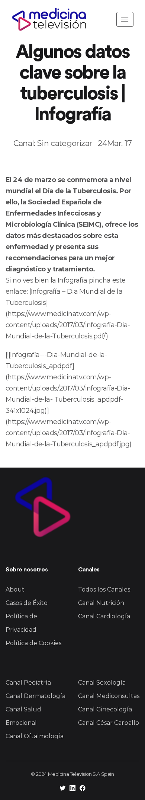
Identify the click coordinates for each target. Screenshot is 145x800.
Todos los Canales (104, 589)
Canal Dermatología (35, 695)
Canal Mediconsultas (108, 695)
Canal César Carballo (108, 722)
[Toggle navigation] (124, 19)
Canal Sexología (102, 682)
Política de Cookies (33, 643)
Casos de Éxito (27, 602)
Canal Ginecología (105, 709)
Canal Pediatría (28, 682)
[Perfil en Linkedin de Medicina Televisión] (72, 789)
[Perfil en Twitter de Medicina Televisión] (62, 789)
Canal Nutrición (101, 602)
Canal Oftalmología (35, 736)
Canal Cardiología (104, 616)
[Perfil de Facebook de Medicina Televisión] (82, 789)
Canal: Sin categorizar (52, 143)
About (15, 589)
